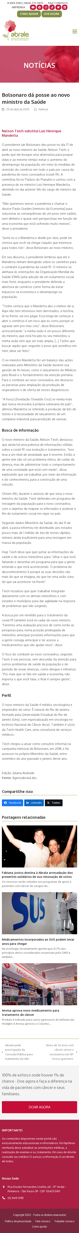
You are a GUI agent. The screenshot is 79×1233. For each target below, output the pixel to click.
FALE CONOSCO (58, 3)
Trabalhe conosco (64, 1221)
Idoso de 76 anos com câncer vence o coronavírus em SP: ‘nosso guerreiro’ (57, 1051)
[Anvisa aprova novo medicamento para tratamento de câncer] (39, 984)
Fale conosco (42, 1221)
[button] (74, 31)
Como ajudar (39, 1226)
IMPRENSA (18, 7)
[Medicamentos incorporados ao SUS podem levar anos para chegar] (39, 913)
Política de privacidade (18, 1221)
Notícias (43, 109)
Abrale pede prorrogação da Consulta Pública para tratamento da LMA (17, 1051)
